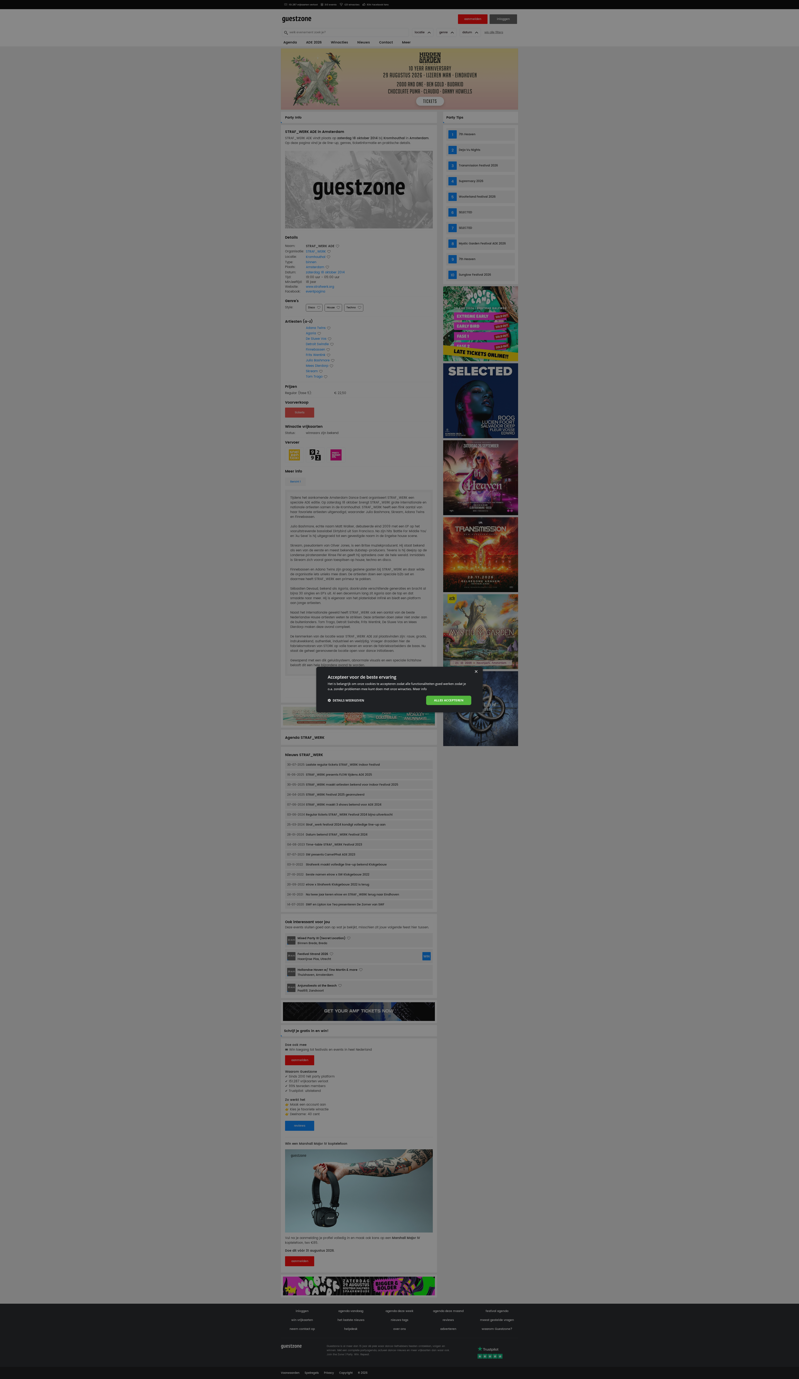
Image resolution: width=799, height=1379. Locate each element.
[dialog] (399, 689)
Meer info (420, 689)
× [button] (476, 671)
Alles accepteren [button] (448, 700)
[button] (346, 700)
